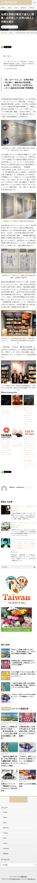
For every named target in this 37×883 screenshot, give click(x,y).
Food (4, 838)
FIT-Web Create (15, 879)
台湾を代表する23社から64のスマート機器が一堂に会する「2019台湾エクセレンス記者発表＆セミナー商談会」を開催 (6, 446)
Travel (5, 843)
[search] (34, 567)
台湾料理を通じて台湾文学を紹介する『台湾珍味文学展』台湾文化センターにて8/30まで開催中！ (23, 662)
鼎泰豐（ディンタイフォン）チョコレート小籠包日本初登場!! (17, 442)
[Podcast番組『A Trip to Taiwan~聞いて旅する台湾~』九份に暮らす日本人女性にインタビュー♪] (5, 675)
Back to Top (18, 800)
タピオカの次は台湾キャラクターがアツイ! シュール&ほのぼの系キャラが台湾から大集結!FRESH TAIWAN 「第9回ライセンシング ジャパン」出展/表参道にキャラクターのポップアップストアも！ (29, 453)
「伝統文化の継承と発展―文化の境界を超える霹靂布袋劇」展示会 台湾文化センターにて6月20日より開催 (23, 685)
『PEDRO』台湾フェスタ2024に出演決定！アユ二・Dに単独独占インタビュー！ (23, 696)
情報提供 (5, 853)
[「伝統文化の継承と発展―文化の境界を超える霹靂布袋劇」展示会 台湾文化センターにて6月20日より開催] (5, 686)
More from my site (10, 68)
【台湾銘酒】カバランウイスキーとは (17, 409)
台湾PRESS (23, 876)
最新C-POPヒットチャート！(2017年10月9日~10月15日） (6, 410)
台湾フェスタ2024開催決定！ (27, 785)
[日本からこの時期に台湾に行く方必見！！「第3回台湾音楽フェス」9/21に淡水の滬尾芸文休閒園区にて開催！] (5, 653)
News (16, 7)
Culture (31, 7)
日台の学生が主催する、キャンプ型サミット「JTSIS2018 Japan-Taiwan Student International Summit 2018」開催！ (29, 415)
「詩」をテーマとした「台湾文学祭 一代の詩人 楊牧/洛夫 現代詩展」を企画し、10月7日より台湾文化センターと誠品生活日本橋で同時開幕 (19, 63)
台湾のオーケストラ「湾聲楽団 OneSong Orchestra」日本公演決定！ (9, 787)
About (9, 7)
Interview (6, 848)
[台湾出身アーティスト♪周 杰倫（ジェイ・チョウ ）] (5, 509)
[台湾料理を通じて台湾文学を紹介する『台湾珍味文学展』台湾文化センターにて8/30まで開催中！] (5, 664)
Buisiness (23, 7)
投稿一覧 (28, 487)
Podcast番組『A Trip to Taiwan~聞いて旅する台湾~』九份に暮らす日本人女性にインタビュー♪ (23, 674)
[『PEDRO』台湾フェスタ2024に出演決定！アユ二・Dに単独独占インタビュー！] (5, 698)
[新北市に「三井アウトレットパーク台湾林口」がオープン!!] (5, 526)
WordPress (31, 879)
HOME (3, 7)
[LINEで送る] (2, 47)
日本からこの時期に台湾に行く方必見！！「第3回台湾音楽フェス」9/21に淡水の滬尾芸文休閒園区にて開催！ (23, 651)
